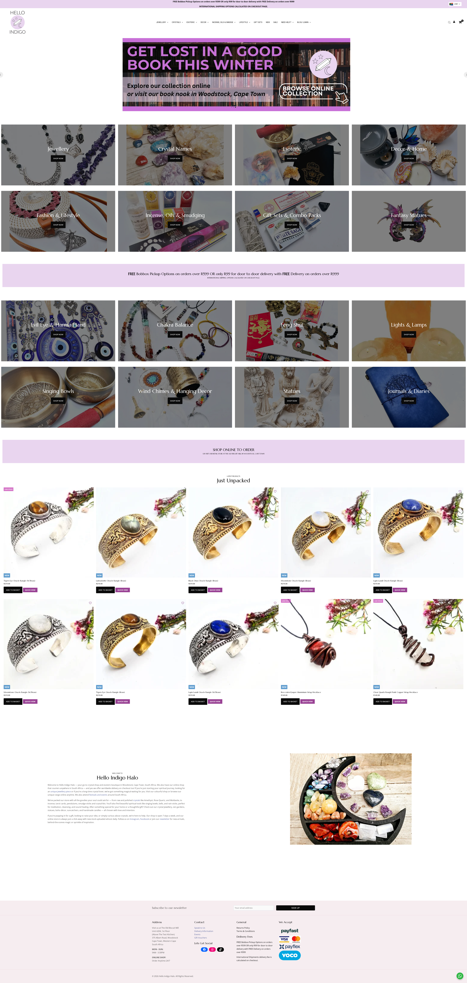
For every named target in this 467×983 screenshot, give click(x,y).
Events (197, 934)
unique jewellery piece (60, 791)
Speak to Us (199, 928)
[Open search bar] (449, 22)
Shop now (58, 158)
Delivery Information (203, 931)
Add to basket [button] (13, 590)
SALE (275, 22)
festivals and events (98, 794)
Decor (203, 22)
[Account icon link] (454, 22)
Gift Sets (258, 22)
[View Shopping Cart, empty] (460, 22)
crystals (136, 800)
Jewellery (161, 22)
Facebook (144, 819)
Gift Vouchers (200, 937)
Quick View (30, 590)
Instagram (134, 819)
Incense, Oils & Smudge (222, 22)
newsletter (164, 819)
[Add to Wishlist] (90, 491)
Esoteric (191, 22)
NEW (268, 22)
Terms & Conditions (246, 931)
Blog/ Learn (302, 22)
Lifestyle (243, 22)
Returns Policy (243, 928)
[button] (167, 22)
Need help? (286, 22)
